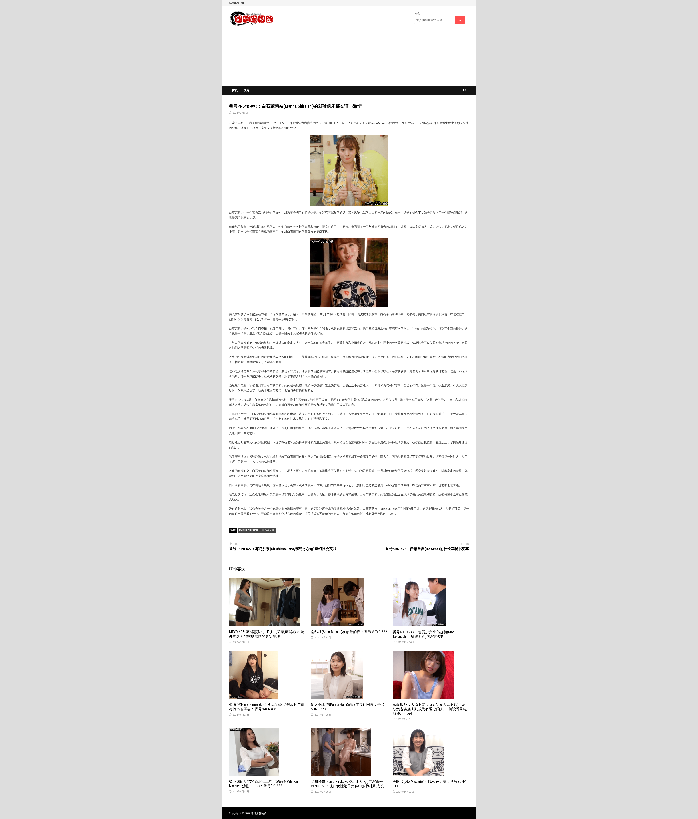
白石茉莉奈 (268, 530)
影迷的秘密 (258, 813)
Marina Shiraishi (248, 530)
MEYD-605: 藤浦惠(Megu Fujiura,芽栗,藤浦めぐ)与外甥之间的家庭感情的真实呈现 (266, 634)
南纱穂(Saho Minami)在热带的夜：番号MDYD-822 (349, 632)
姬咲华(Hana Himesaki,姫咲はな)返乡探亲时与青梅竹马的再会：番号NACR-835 (266, 706)
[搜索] (460, 20)
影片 (246, 90)
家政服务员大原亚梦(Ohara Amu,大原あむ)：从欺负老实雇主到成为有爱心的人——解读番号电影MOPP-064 (430, 709)
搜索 (417, 13)
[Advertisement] (349, 58)
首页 (235, 90)
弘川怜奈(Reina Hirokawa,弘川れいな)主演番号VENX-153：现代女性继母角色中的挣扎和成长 (347, 783)
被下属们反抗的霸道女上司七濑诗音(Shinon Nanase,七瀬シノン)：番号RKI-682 (263, 783)
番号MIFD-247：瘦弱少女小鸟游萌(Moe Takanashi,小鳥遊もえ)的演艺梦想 (424, 634)
